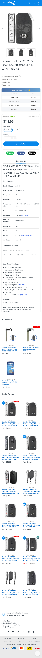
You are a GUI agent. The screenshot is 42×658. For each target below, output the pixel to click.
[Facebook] (8, 632)
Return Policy (8, 641)
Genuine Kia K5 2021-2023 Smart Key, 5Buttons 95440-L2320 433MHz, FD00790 (31, 525)
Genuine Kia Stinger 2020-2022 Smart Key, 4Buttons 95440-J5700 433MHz (9, 491)
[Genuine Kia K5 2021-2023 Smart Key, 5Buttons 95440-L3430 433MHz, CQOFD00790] (31, 443)
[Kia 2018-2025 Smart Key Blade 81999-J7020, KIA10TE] (31, 334)
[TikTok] (24, 632)
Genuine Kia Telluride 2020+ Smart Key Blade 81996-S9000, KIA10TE (9, 349)
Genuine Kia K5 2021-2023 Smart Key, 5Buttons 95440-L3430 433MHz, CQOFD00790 (31, 457)
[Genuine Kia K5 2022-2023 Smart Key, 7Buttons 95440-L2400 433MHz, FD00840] (10, 443)
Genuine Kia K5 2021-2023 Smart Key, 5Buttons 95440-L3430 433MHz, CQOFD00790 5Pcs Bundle (31, 559)
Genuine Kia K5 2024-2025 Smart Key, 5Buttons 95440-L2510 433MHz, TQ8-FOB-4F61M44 (10, 593)
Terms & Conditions (34, 641)
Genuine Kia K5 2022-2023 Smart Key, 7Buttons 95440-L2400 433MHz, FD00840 (10, 457)
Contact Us (7, 638)
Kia (9, 82)
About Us (21, 638)
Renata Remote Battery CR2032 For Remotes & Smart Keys (9, 382)
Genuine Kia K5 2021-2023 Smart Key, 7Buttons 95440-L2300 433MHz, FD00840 (31, 593)
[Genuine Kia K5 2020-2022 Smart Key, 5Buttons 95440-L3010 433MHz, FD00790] (10, 409)
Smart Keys (13, 79)
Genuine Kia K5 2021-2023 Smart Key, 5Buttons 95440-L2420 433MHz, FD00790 (10, 559)
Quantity (6, 135)
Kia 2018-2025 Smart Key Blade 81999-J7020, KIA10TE (31, 349)
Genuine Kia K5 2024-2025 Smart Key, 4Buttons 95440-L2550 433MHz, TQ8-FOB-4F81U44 (31, 491)
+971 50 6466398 (15, 615)
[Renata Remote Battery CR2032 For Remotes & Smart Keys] (10, 368)
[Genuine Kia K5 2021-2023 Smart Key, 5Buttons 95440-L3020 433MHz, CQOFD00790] (10, 510)
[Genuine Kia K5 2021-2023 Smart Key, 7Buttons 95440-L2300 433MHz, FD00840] (31, 578)
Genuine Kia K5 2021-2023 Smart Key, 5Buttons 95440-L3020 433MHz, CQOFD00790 (10, 525)
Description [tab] (21, 161)
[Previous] (3, 28)
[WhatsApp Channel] (34, 632)
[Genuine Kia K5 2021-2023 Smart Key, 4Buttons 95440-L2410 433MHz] (31, 409)
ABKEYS (21, 644)
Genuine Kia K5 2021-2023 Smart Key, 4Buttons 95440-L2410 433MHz (31, 423)
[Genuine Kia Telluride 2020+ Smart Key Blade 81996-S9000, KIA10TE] (10, 334)
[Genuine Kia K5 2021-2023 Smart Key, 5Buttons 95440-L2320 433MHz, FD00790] (31, 510)
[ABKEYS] (11, 5)
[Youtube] (13, 632)
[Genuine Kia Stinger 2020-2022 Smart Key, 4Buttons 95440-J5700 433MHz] (10, 476)
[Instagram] (29, 632)
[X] (18, 632)
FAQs (34, 638)
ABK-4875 (24, 215)
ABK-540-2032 (26, 235)
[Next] (39, 28)
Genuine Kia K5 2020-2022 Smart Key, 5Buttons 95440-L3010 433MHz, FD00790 (10, 424)
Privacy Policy (21, 641)
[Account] (34, 3)
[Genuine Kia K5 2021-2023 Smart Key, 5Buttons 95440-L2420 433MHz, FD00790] (10, 544)
